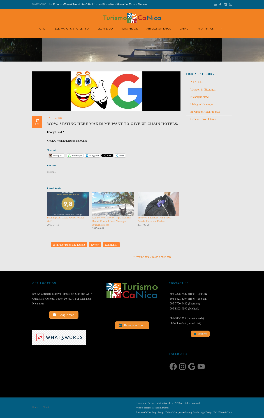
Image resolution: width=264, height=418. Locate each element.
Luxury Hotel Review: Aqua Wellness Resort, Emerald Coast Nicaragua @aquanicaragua (111, 221)
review (95, 244)
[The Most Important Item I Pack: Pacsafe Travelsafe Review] (158, 204)
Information (205, 28)
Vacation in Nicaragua (203, 89)
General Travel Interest (203, 119)
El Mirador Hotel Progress (205, 111)
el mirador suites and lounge (69, 244)
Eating (184, 28)
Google (58, 117)
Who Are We (130, 28)
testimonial (111, 244)
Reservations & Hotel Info (71, 28)
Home (41, 28)
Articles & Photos (159, 28)
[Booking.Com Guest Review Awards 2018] (68, 204)
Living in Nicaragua (201, 104)
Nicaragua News (199, 96)
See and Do (105, 28)
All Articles (196, 82)
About (46, 407)
